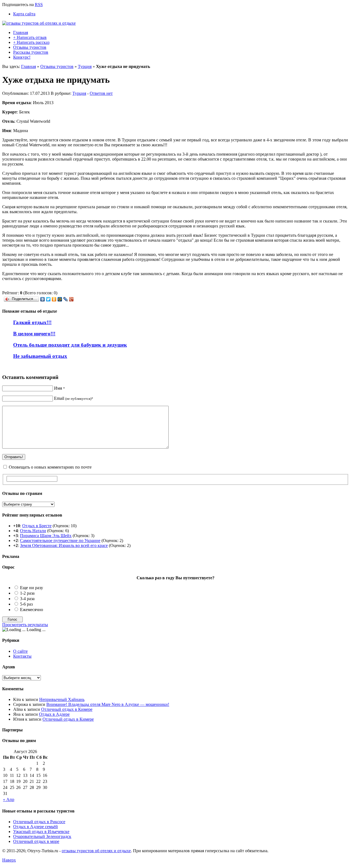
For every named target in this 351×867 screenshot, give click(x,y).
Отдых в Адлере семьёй (35, 826)
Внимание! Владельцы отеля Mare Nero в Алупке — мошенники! (107, 704)
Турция (85, 66)
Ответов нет (101, 93)
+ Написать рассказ (31, 42)
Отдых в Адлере (54, 714)
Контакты (22, 656)
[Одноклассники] (54, 299)
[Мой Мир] (60, 299)
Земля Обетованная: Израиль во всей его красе (64, 545)
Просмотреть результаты (25, 624)
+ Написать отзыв (30, 37)
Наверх (9, 860)
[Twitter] (48, 299)
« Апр (8, 799)
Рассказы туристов (30, 52)
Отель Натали (33, 530)
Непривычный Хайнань (61, 699)
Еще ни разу (31, 587)
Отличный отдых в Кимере (66, 709)
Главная (20, 32)
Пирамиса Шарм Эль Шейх (46, 535)
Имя (59, 388)
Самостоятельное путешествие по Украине (60, 540)
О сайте (20, 651)
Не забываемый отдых (40, 356)
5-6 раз (26, 604)
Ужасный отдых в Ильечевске (41, 831)
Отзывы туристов (29, 47)
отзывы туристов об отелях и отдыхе (96, 850)
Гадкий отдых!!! (32, 322)
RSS (39, 4)
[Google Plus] (71, 299)
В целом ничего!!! (34, 333)
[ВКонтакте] (43, 299)
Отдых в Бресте (37, 525)
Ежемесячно (31, 609)
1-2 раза (27, 593)
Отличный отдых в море (36, 841)
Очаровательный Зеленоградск (42, 836)
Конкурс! (21, 57)
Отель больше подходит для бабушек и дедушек (70, 345)
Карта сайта (24, 14)
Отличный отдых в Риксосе (39, 821)
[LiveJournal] (66, 299)
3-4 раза (27, 598)
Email (73, 398)
